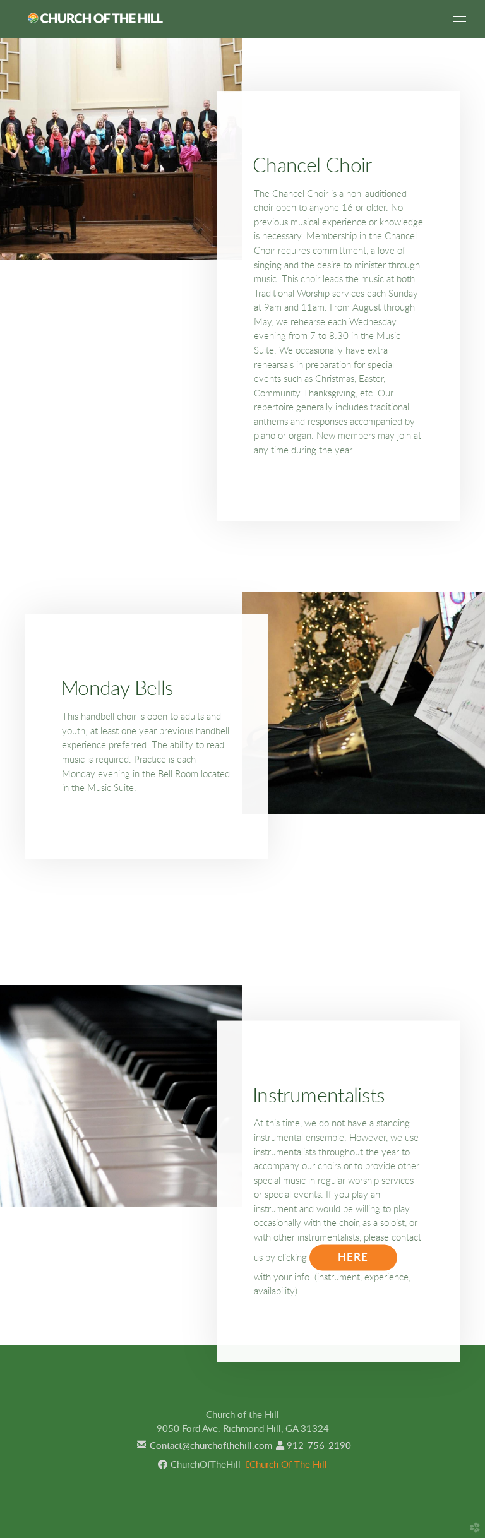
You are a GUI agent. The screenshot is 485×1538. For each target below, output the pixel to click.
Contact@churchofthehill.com (203, 1446)
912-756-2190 (313, 1446)
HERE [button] (353, 1258)
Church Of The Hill (286, 1465)
